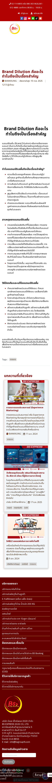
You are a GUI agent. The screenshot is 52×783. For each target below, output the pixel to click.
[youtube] (29, 18)
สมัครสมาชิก (38, 13)
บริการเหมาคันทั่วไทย (11, 589)
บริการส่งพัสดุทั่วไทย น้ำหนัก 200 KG (18, 604)
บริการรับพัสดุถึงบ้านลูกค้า (13, 594)
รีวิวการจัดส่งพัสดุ (10, 682)
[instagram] (25, 18)
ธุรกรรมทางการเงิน (10, 633)
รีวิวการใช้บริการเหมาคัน (12, 687)
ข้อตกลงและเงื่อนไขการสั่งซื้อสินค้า (17, 658)
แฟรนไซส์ (6, 614)
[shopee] (40, 18)
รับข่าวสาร (8, 761)
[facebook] (21, 18)
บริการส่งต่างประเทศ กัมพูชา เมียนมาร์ (19, 619)
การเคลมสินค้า (8, 663)
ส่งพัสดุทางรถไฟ (9, 609)
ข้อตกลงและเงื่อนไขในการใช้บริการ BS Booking (22, 653)
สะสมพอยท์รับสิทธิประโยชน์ (14, 638)
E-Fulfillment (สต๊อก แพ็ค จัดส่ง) (17, 599)
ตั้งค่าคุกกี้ (39, 775)
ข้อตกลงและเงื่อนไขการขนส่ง (14, 648)
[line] (33, 18)
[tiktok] (36, 18)
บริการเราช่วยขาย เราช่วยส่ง (14, 624)
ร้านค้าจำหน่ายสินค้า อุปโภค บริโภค (17, 628)
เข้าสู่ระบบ (24, 13)
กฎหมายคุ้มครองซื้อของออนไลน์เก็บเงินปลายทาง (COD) (23, 670)
